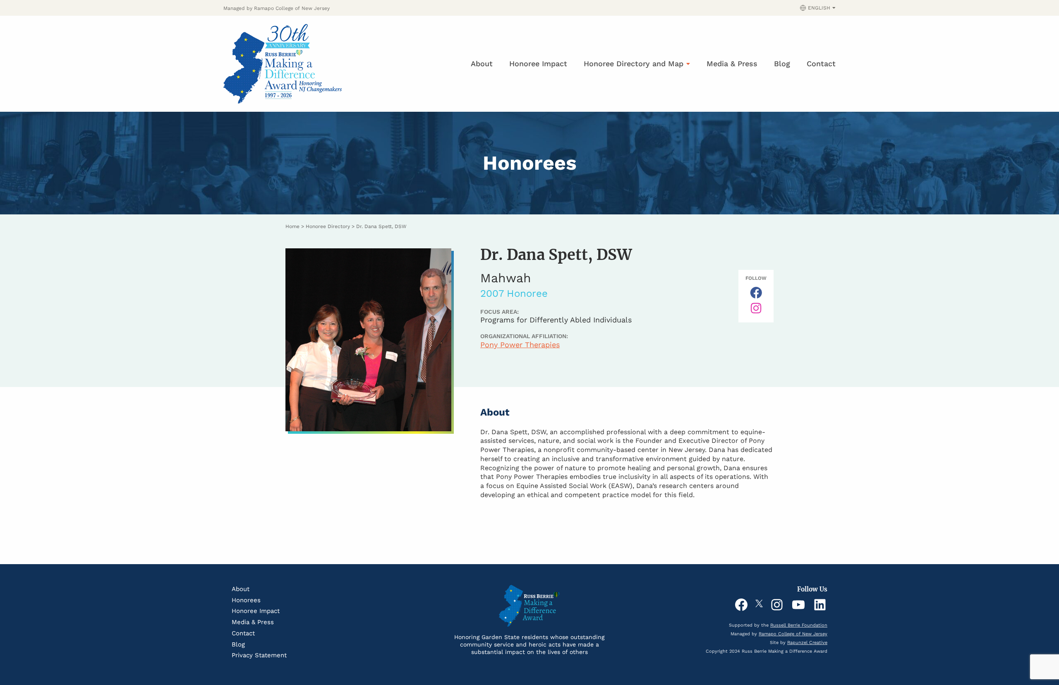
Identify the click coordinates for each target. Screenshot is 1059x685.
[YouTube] (798, 604)
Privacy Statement (259, 655)
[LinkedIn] (819, 604)
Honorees (246, 600)
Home (292, 226)
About (482, 63)
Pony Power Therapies (520, 344)
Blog (782, 63)
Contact (821, 63)
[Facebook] (741, 604)
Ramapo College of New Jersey (793, 634)
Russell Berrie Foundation (798, 625)
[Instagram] (756, 308)
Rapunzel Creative (807, 642)
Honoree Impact (538, 63)
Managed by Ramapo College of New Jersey (276, 8)
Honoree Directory (328, 226)
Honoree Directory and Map (633, 63)
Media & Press (732, 63)
